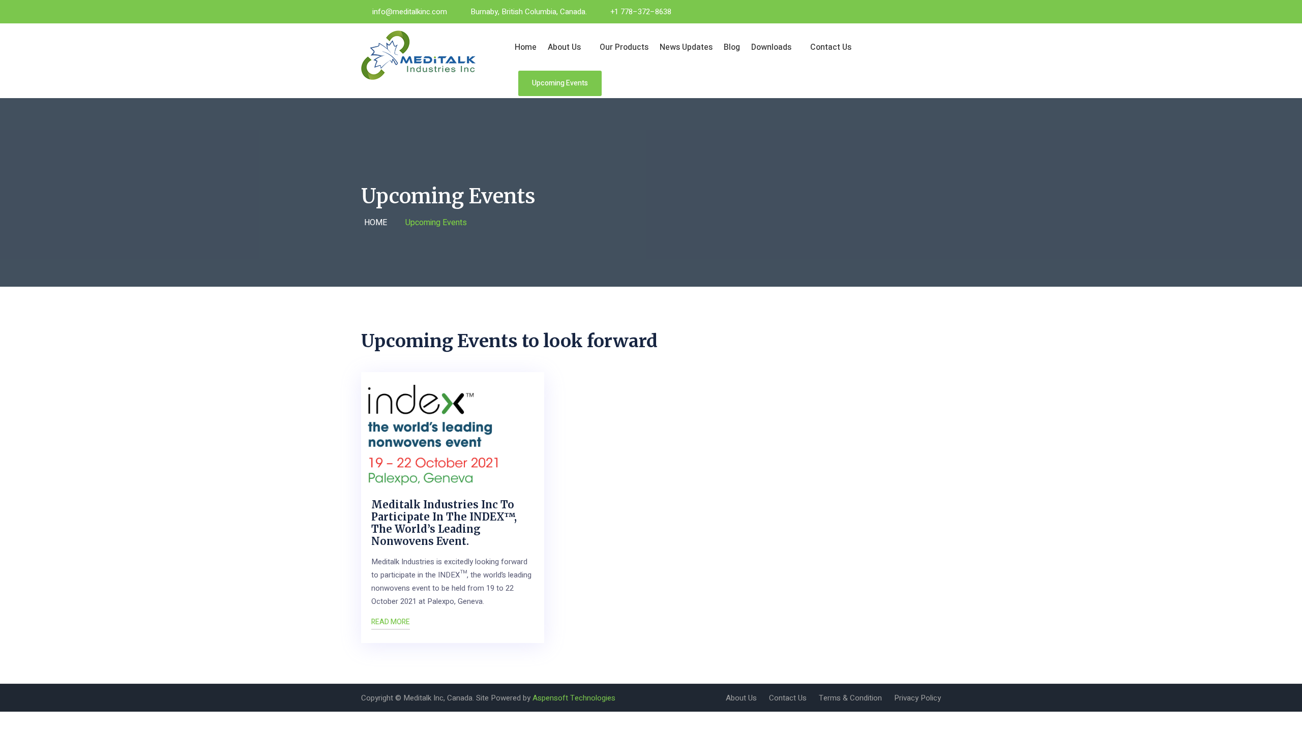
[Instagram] (923, 11)
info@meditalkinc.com (409, 11)
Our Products (624, 47)
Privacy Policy (917, 698)
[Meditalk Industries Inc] (428, 55)
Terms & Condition (850, 698)
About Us (564, 47)
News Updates (686, 47)
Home (526, 47)
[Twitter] (907, 11)
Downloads (771, 47)
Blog (732, 47)
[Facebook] (892, 11)
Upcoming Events (560, 83)
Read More (390, 622)
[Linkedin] (938, 11)
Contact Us (830, 47)
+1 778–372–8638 (640, 11)
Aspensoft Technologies (573, 698)
